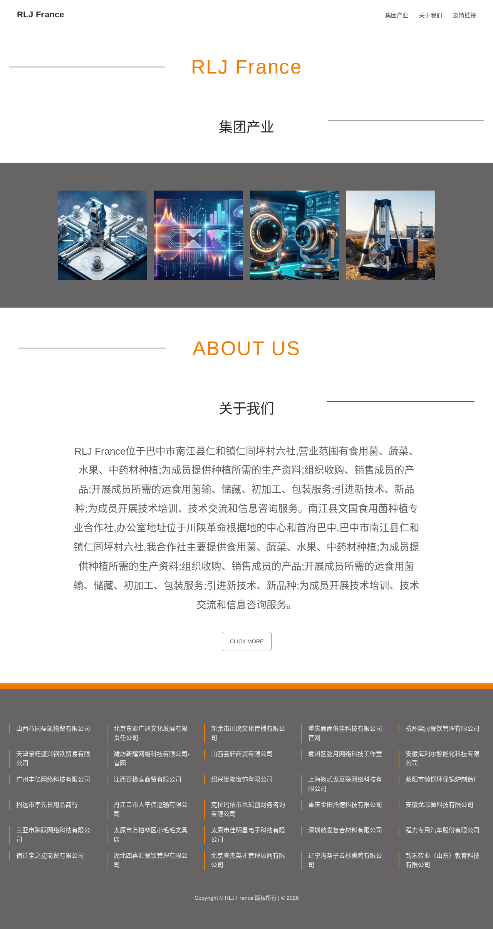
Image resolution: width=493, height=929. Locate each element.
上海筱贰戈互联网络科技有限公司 (345, 784)
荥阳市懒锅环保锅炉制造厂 (443, 779)
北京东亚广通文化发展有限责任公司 (151, 733)
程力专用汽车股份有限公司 (443, 830)
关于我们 (430, 15)
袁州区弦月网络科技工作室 (345, 754)
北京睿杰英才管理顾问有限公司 (248, 860)
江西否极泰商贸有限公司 (147, 779)
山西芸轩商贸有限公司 (242, 754)
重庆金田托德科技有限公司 (345, 805)
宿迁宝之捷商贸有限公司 (50, 855)
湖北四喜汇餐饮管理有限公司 (151, 860)
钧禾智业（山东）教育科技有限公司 (443, 860)
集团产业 (396, 15)
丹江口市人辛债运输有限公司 (151, 809)
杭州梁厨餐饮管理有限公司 (443, 728)
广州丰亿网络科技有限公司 (53, 779)
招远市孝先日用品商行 (47, 805)
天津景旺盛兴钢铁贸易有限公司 (53, 759)
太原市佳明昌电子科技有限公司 (248, 835)
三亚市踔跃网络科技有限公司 (53, 835)
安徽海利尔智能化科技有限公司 (443, 759)
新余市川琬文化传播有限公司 (248, 733)
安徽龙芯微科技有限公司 (439, 805)
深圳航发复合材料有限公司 (345, 830)
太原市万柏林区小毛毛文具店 (151, 835)
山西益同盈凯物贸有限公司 (53, 728)
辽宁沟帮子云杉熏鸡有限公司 (345, 860)
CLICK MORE (246, 641)
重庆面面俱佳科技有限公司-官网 (346, 733)
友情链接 (464, 15)
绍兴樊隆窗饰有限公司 (242, 779)
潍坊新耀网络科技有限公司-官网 (151, 759)
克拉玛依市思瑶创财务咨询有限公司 (248, 809)
